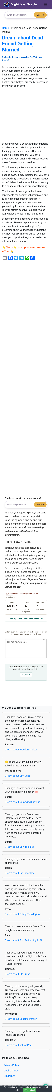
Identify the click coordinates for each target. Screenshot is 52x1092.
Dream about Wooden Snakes (21, 749)
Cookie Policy (11, 1070)
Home (5, 27)
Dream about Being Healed (19, 846)
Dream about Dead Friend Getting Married (22, 44)
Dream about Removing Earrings (22, 802)
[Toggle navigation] (45, 4)
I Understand (29, 1090)
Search (40, 15)
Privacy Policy (11, 1065)
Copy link (26, 674)
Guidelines (9, 1075)
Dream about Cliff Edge (17, 775)
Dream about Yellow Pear (18, 1045)
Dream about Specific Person (21, 1018)
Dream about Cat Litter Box (19, 873)
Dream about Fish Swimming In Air (24, 940)
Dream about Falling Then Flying (22, 914)
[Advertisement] (26, 115)
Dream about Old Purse (17, 974)
